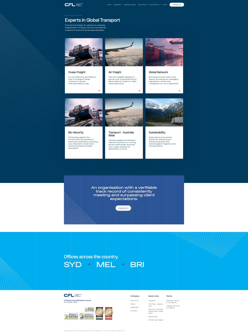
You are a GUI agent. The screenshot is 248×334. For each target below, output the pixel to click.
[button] (118, 5)
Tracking (151, 300)
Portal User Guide (155, 320)
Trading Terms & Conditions (173, 307)
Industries (134, 307)
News (132, 304)
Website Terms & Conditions (172, 301)
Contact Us (177, 5)
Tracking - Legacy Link (155, 305)
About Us (134, 300)
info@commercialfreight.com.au (77, 300)
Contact (133, 311)
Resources (152, 316)
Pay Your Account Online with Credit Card (155, 311)
